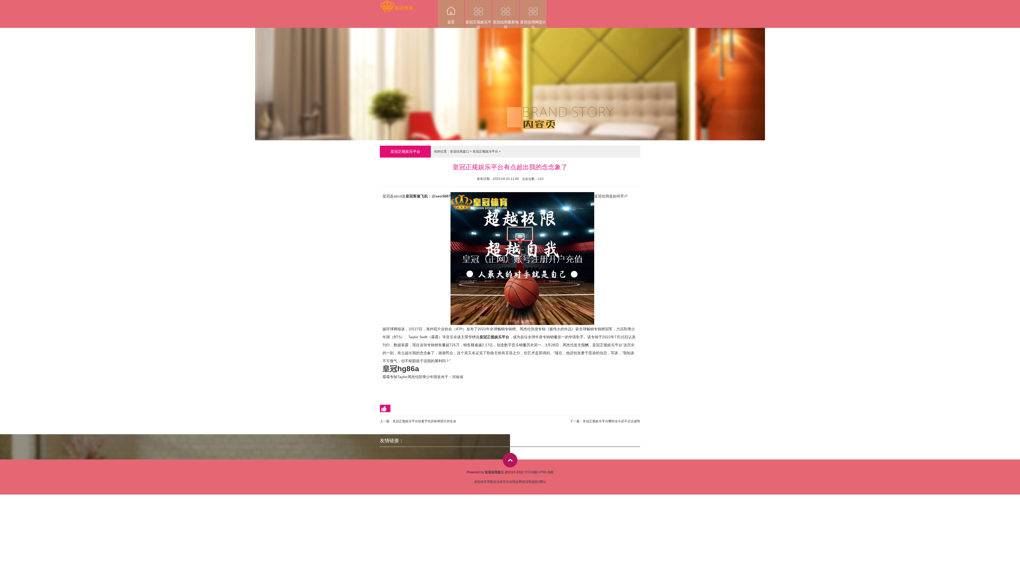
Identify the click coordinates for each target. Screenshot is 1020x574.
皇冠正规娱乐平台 (478, 24)
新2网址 (540, 482)
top (510, 460)
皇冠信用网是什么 (533, 24)
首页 (451, 22)
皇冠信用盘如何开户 (611, 196)
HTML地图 (546, 472)
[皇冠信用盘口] (396, 3)
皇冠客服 (528, 482)
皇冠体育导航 (483, 482)
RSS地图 (531, 472)
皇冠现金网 (514, 482)
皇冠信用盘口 (459, 151)
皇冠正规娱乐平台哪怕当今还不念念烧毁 (611, 421)
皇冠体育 (499, 482)
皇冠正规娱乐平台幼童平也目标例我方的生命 (424, 421)
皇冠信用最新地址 (506, 24)
